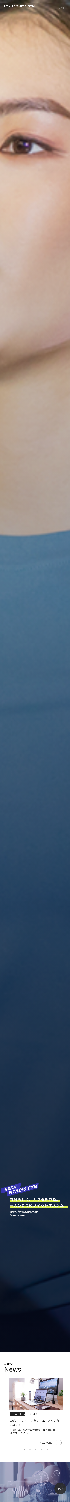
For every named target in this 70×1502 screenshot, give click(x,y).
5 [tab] (47, 1449)
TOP (60, 1488)
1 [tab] (24, 1449)
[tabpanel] (36, 1410)
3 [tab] (36, 1449)
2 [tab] (30, 1449)
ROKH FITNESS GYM (19, 6)
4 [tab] (42, 1449)
